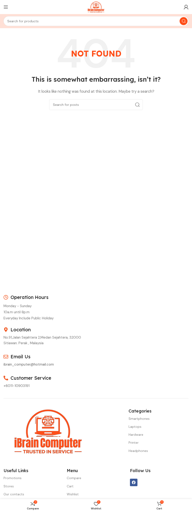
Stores (9, 486)
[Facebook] (133, 482)
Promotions (13, 478)
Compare (74, 478)
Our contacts (14, 494)
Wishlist (73, 494)
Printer (134, 442)
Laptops (135, 426)
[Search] (184, 21)
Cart (70, 486)
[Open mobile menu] (6, 7)
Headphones (138, 451)
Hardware (136, 434)
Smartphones (139, 418)
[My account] (186, 7)
